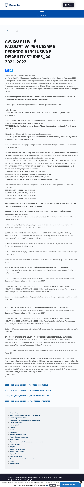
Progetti (12, 447)
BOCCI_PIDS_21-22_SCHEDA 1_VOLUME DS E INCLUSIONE (26, 385)
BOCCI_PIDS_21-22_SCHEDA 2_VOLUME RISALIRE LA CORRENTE (28, 390)
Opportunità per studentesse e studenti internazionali (26, 442)
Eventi (12, 430)
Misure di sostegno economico (19, 437)
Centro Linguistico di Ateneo (18, 418)
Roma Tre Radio (42, 16)
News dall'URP (14, 439)
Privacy (56, 477)
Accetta (52, 485)
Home (9, 31)
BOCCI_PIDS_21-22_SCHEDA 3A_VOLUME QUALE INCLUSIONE (27, 395)
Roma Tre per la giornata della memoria (22, 459)
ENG (47, 485)
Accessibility (16, 480)
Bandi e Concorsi (15, 413)
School (12, 461)
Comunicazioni (14, 425)
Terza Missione (14, 463)
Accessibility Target (26, 480)
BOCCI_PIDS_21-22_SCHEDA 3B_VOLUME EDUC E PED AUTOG (27, 401)
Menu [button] (70, 5)
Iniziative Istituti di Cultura (18, 435)
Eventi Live (13, 432)
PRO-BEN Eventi (15, 444)
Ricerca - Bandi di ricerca (17, 449)
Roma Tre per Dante (16, 456)
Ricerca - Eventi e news (17, 451)
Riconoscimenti (14, 454)
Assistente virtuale (68, 484)
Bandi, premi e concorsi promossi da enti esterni (25, 415)
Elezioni (12, 427)
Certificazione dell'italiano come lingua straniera (25, 420)
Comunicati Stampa (16, 422)
